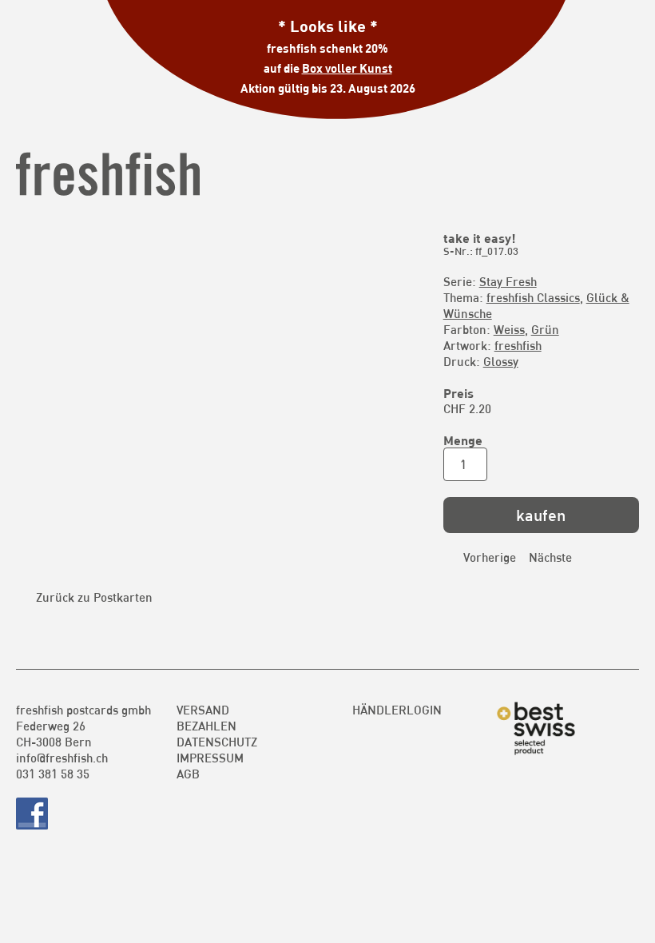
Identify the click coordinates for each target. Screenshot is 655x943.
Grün (545, 329)
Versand (203, 709)
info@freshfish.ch (62, 757)
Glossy (500, 361)
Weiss (509, 329)
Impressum (210, 757)
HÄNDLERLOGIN (397, 709)
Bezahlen (206, 725)
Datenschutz (217, 741)
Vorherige (489, 557)
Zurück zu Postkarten (94, 597)
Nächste (550, 557)
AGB (188, 773)
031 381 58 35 (52, 773)
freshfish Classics (533, 297)
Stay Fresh (508, 281)
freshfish (518, 345)
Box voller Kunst (347, 68)
